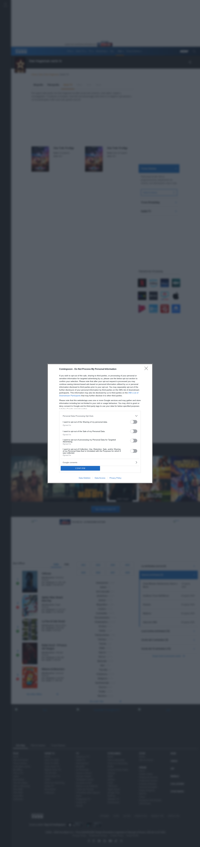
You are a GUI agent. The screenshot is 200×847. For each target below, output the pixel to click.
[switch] (133, 422)
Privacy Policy (115, 478)
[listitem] (100, 415)
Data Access (100, 478)
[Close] (147, 369)
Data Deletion (84, 478)
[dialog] (100, 423)
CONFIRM (80, 468)
